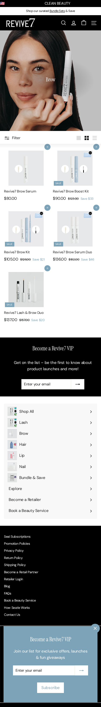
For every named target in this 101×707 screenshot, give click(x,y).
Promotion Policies (17, 543)
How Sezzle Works (17, 607)
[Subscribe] (81, 670)
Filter (16, 137)
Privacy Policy (14, 550)
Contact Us (12, 615)
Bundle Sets (57, 11)
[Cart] (83, 23)
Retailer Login (13, 579)
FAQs (7, 593)
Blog (7, 586)
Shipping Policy (15, 565)
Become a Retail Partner (21, 572)
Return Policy (13, 558)
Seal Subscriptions (17, 536)
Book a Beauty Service (20, 600)
